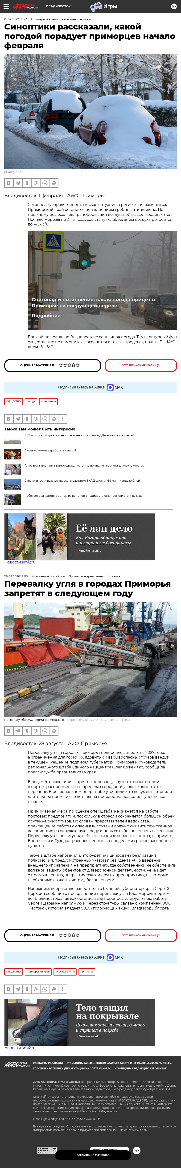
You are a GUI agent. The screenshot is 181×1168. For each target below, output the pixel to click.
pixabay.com (13, 172)
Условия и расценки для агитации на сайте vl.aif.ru (72, 1068)
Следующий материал (93, 1155)
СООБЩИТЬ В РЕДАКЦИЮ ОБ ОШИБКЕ (141, 1068)
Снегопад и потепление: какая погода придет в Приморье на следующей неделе (93, 303)
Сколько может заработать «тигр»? (50, 450)
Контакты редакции (48, 1063)
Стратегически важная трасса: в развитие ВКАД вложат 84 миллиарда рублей (82, 480)
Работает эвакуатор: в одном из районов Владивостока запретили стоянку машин (85, 495)
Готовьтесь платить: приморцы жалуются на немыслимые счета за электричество (84, 465)
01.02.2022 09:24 (15, 19)
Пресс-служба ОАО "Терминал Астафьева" (100, 720)
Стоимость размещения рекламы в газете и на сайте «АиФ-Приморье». (119, 1063)
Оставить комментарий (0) (141, 365)
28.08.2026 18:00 (16, 576)
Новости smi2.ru (20, 562)
